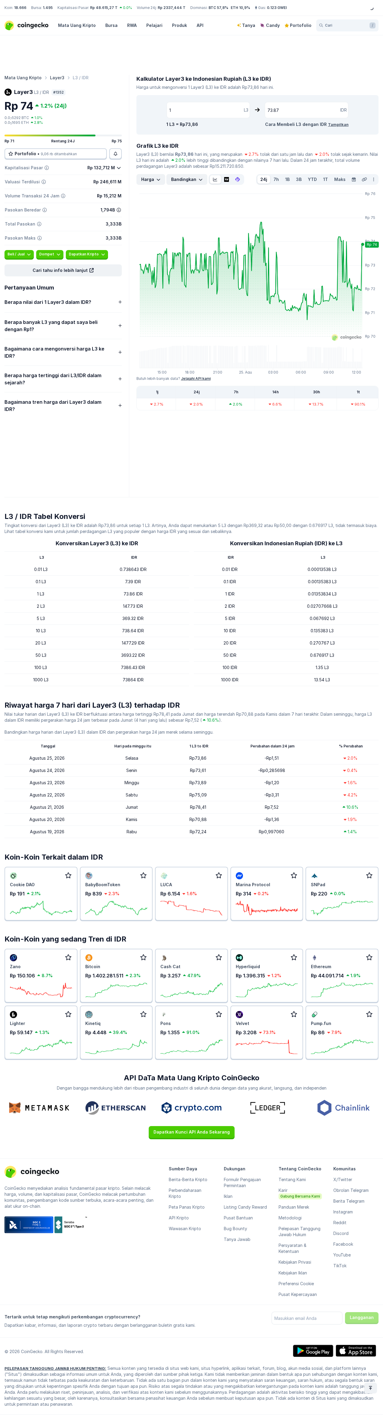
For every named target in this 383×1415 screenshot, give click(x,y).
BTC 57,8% (218, 7)
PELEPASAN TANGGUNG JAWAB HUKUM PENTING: (55, 1368)
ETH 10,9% (240, 7)
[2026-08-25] (353, 179)
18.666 (20, 7)
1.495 (48, 7)
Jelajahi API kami (196, 378)
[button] (63, 270)
